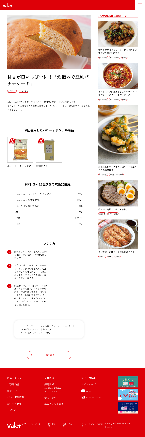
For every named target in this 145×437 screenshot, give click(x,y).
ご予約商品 (13, 384)
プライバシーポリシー (32, 425)
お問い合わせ (67, 425)
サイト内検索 (88, 378)
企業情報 (49, 378)
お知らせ (12, 391)
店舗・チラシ (14, 378)
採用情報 (49, 384)
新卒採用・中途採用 (52, 388)
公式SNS (12, 410)
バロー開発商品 (15, 397)
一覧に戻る (49, 355)
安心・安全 (50, 397)
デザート (12, 91)
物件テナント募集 (54, 404)
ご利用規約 (51, 425)
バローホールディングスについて (92, 425)
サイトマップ (88, 384)
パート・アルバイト (52, 391)
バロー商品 (24, 91)
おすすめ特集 (14, 403)
